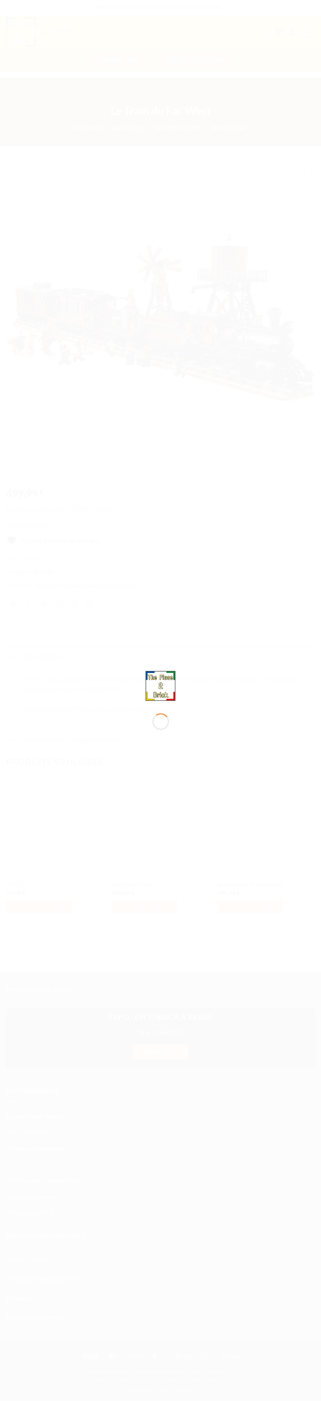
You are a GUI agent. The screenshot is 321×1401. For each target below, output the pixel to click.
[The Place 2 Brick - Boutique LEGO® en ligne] (161, 685)
